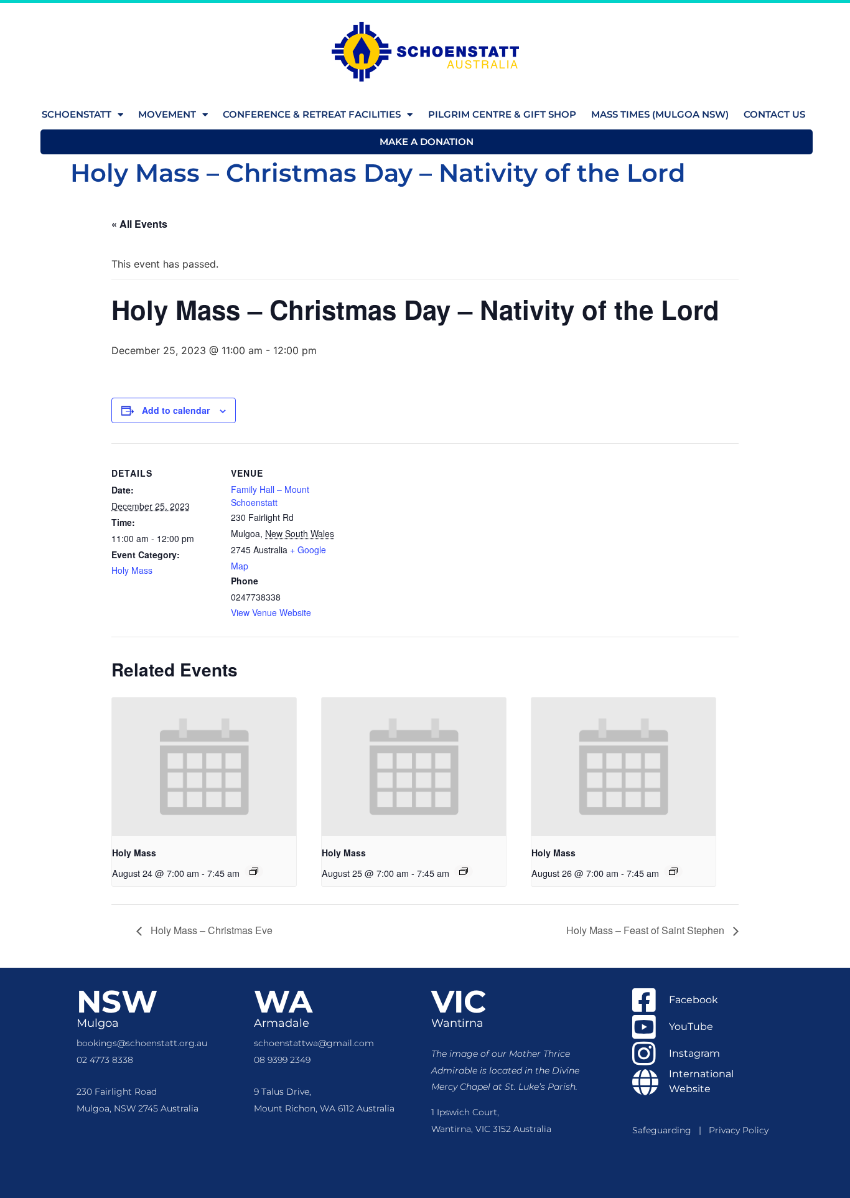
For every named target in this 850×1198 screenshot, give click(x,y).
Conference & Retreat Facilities (312, 114)
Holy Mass (131, 570)
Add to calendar (176, 410)
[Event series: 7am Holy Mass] (254, 871)
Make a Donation (427, 141)
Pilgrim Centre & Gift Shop (502, 114)
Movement (167, 114)
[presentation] (204, 767)
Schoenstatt (76, 114)
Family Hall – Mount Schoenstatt (270, 495)
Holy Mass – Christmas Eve (210, 930)
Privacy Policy (738, 1130)
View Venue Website (271, 612)
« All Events (139, 224)
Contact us (774, 114)
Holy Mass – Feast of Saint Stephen (646, 930)
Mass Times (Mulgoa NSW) (660, 114)
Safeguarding (665, 1130)
